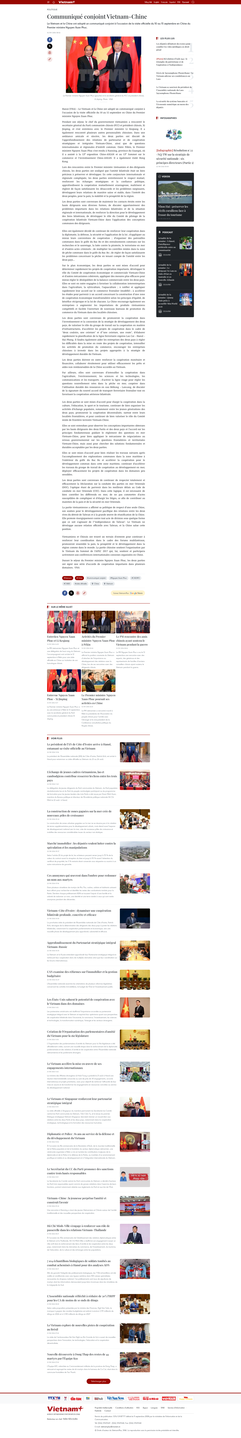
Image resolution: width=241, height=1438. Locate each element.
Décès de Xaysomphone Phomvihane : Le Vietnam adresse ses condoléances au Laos (174, 76)
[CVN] (133, 1398)
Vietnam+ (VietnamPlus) (67, 2)
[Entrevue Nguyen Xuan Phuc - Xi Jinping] (64, 680)
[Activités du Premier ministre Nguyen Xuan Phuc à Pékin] (98, 622)
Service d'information (176, 1407)
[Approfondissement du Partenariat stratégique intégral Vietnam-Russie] (135, 951)
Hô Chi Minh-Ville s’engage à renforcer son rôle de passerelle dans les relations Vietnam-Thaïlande (78, 1228)
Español (172, 2)
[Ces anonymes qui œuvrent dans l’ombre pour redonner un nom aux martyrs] (135, 883)
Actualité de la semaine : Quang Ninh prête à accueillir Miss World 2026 (167, 300)
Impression (49, 52)
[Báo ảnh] (169, 1398)
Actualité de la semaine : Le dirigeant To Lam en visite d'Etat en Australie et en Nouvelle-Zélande (167, 272)
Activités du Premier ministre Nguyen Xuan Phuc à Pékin (98, 640)
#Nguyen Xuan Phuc (118, 578)
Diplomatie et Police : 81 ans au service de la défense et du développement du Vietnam (80, 1136)
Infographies (168, 118)
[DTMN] (150, 1398)
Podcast (167, 232)
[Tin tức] (76, 1398)
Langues (154, 1407)
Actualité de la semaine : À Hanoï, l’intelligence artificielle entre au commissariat (167, 244)
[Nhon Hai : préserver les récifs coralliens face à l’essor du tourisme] (175, 192)
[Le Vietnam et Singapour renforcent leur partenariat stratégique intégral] (135, 1107)
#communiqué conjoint (96, 578)
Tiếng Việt (148, 2)
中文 (178, 2)
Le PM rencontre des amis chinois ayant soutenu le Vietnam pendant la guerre (132, 640)
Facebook (49, 39)
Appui (145, 1407)
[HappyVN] (186, 1398)
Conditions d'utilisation (124, 1407)
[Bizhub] (99, 1398)
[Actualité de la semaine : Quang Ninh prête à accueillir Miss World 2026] (185, 299)
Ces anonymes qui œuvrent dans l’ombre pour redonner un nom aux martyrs (81, 877)
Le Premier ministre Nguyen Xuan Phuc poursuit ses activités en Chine (98, 699)
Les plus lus (167, 38)
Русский (185, 2)
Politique (52, 9)
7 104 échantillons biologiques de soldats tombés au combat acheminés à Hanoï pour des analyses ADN (79, 1263)
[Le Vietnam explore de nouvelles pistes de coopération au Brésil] (135, 1333)
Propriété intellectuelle (103, 1407)
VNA (163, 1407)
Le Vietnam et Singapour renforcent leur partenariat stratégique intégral (79, 1101)
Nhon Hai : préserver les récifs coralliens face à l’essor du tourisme (173, 211)
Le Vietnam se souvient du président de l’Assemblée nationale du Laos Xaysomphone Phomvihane (174, 90)
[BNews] (88, 1398)
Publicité (98, 1410)
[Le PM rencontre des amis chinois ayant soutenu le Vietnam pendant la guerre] (133, 622)
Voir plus (56, 738)
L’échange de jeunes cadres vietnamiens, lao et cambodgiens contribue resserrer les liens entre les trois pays (82, 776)
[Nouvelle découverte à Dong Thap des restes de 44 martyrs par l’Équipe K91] (135, 1362)
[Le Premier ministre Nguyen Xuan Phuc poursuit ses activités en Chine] (98, 680)
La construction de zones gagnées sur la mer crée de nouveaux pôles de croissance (79, 813)
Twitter (49, 46)
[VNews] (65, 1398)
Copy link (49, 59)
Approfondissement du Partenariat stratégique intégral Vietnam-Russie (81, 945)
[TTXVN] (54, 1398)
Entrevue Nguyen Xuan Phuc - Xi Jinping (61, 697)
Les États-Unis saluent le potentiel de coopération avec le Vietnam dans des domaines (81, 1001)
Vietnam (109, 583)
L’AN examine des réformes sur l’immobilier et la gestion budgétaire (82, 974)
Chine (96, 583)
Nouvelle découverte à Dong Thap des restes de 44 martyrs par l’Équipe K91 (78, 1356)
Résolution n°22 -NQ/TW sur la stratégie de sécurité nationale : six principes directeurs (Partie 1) (175, 156)
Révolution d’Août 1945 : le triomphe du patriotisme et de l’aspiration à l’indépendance (171, 61)
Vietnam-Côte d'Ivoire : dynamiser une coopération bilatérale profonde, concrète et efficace (79, 913)
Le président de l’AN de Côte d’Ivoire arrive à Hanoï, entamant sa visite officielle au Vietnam (79, 746)
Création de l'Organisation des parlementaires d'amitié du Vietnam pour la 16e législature (81, 1034)
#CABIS (67, 583)
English (156, 2)
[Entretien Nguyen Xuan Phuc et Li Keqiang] (64, 622)
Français (164, 2)
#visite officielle (81, 583)
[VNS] (115, 1398)
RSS (138, 1407)
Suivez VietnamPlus (121, 593)
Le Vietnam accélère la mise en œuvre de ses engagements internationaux (74, 1066)
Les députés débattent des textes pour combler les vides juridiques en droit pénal (173, 46)
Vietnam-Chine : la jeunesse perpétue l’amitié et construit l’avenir (76, 1200)
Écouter (166, 255)
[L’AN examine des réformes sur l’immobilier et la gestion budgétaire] (135, 980)
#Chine (79, 578)
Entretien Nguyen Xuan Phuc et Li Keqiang (61, 638)
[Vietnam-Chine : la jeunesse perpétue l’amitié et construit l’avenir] (135, 1206)
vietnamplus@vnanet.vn (110, 1426)
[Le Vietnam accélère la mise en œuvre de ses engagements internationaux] (135, 1072)
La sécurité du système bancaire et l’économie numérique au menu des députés (172, 104)
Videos (166, 176)
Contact (107, 1410)
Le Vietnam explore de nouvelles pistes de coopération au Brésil (80, 1327)
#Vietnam (68, 578)
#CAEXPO (136, 578)
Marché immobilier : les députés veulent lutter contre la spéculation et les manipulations (81, 845)
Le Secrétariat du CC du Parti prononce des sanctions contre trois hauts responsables (80, 1171)
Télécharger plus (98, 1381)
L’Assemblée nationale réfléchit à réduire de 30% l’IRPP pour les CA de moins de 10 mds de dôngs (81, 1298)
